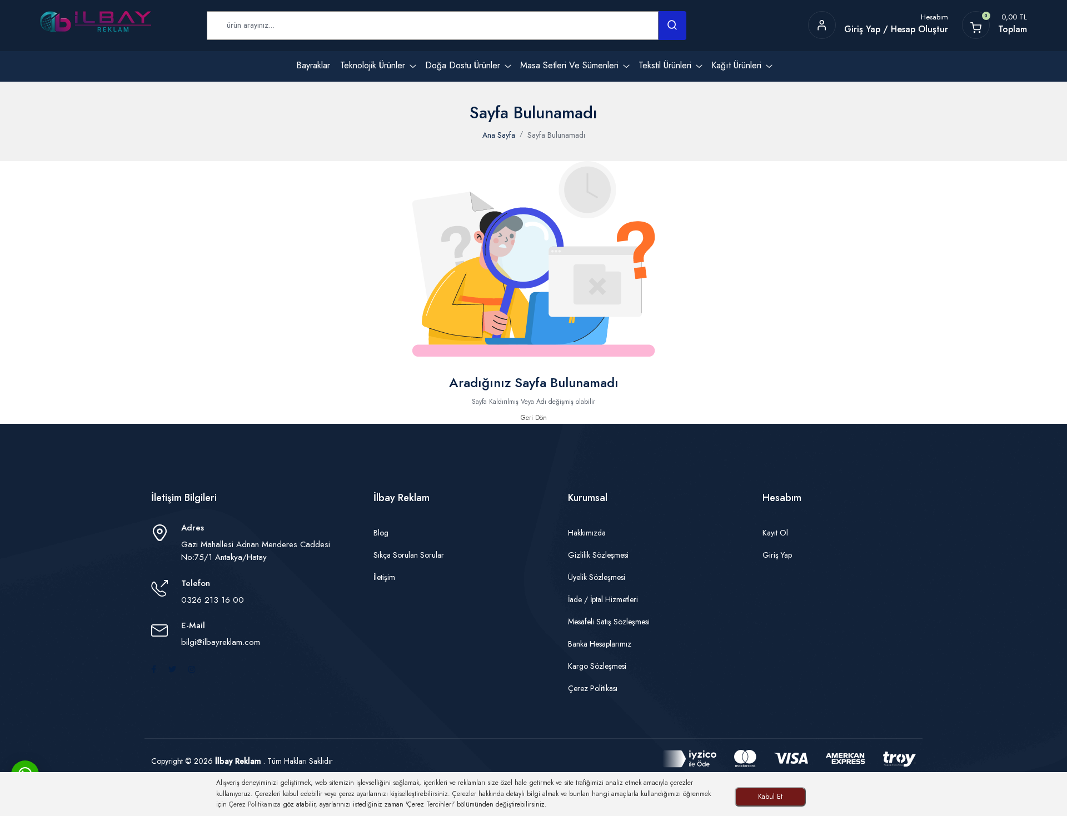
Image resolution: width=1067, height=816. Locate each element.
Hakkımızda (587, 532)
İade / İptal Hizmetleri (603, 599)
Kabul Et (770, 797)
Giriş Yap (777, 554)
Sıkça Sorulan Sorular (408, 554)
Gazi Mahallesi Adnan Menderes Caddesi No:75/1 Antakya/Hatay (255, 550)
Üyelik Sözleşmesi (596, 577)
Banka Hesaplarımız (599, 643)
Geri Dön (534, 418)
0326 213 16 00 (212, 600)
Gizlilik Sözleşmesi (598, 554)
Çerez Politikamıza (255, 804)
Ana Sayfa (498, 135)
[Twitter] (172, 669)
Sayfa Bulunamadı (556, 135)
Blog (380, 532)
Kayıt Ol (775, 532)
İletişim (384, 577)
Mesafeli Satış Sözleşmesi (609, 621)
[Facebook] (153, 669)
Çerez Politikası (592, 688)
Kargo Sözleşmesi (597, 666)
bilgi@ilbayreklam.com (220, 642)
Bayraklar (313, 65)
